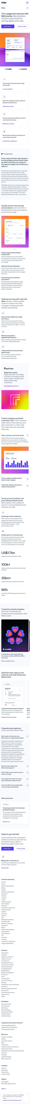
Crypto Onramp (6, 902)
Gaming (3, 982)
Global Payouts (6, 910)
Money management (7, 973)
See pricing (4, 868)
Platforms (4, 975)
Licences (4, 1053)
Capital (3, 890)
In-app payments (6, 969)
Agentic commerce (7, 957)
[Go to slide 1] (14, 249)
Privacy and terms (6, 1049)
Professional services (7, 992)
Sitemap (3, 1055)
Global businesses (6, 967)
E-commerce (5, 961)
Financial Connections (8, 908)
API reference (5, 1006)
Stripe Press (5, 1072)
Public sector (5, 994)
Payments (4, 925)
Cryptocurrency (6, 959)
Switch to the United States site (12, 1100)
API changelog (5, 1010)
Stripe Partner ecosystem (9, 1027)
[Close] (27, 1098)
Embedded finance (7, 963)
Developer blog (6, 1016)
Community (4, 1045)
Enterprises (4, 953)
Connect (4, 898)
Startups (4, 955)
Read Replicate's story (11, 386)
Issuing (3, 915)
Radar (3, 927)
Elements (4, 906)
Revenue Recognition (7, 929)
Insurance (4, 986)
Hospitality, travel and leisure (10, 984)
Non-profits (5, 990)
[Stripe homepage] (3, 3)
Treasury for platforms (8, 941)
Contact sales (22, 26)
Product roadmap (6, 1037)
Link (2, 917)
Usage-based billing (7, 943)
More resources (6, 1059)
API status (4, 1008)
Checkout (4, 894)
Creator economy (6, 980)
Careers (3, 1068)
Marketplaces (5, 971)
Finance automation (7, 965)
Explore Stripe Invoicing (8, 717)
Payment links (5, 921)
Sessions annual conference (10, 1047)
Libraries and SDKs (7, 1012)
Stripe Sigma (5, 931)
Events (23, 51)
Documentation (6, 1004)
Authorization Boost (7, 886)
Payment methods (7, 923)
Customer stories (6, 1041)
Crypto (3, 900)
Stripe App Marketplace (8, 1025)
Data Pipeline (5, 904)
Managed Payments (7, 919)
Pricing (3, 882)
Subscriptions (5, 933)
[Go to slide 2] (16, 249)
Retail (3, 996)
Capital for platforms (7, 892)
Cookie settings (6, 1057)
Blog (2, 1043)
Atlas (3, 884)
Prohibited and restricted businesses (12, 1051)
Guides (3, 1039)
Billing (3, 8)
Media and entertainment (9, 988)
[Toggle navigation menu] (27, 2)
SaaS (2, 976)
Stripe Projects (6, 1014)
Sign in (3, 1088)
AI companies (5, 978)
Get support (5, 1081)
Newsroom (4, 1070)
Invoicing (4, 914)
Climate (3, 896)
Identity (3, 912)
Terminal (4, 937)
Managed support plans (8, 1083)
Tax (2, 935)
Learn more (7, 26)
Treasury (4, 939)
